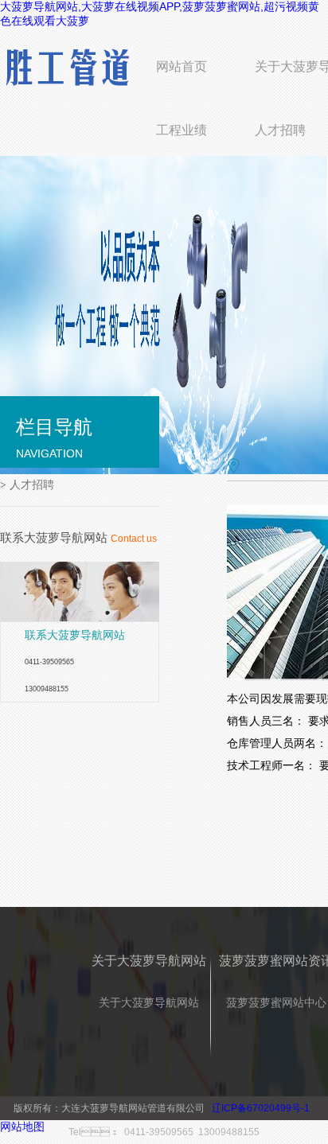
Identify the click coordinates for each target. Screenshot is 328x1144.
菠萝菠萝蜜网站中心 (276, 1002)
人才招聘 (280, 130)
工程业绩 (181, 130)
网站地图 (22, 1126)
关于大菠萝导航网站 (149, 1002)
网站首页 (181, 66)
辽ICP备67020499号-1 (261, 1108)
